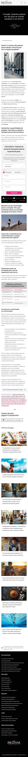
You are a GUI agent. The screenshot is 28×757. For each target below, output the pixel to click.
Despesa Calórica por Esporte (8, 697)
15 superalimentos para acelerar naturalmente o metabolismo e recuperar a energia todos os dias (11, 450)
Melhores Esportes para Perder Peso (9, 705)
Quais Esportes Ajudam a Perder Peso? (10, 701)
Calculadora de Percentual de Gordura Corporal (12, 663)
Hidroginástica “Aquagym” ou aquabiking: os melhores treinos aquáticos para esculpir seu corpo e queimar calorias (14, 528)
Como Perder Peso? (6, 688)
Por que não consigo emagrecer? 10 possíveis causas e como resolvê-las (12, 554)
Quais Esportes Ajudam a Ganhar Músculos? (11, 703)
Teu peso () (7, 186)
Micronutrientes (5, 686)
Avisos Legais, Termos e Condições (9, 735)
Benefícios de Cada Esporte (7, 699)
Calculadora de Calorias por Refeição (10, 665)
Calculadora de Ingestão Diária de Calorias (11, 669)
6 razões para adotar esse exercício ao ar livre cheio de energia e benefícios (13, 475)
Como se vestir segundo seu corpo (9, 718)
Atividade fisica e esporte (18, 646)
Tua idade (6, 175)
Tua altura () (7, 181)
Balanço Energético (6, 680)
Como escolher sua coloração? (8, 720)
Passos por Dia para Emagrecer (8, 709)
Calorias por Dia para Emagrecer (9, 690)
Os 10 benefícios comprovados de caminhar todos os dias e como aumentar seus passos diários (11, 501)
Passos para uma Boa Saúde (8, 707)
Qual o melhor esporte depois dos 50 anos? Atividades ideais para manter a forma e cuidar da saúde (11, 631)
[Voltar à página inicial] (6, 2)
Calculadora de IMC (6, 660)
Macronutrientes (5, 684)
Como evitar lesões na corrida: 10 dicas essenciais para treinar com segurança (13, 579)
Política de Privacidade (6, 733)
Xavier (16, 24)
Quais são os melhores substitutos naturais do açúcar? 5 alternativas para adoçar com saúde (12, 604)
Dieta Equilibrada (5, 678)
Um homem (17, 172)
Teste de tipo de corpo (6, 716)
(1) (13, 91)
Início (11, 646)
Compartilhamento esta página (12, 420)
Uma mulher (8, 172)
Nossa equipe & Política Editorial (8, 731)
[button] (21, 2)
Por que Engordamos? (6, 682)
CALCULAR (14, 193)
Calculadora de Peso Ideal (7, 658)
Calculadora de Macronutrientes (9, 667)
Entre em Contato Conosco (7, 728)
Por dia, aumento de (8, 164)
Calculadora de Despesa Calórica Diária (10, 671)
